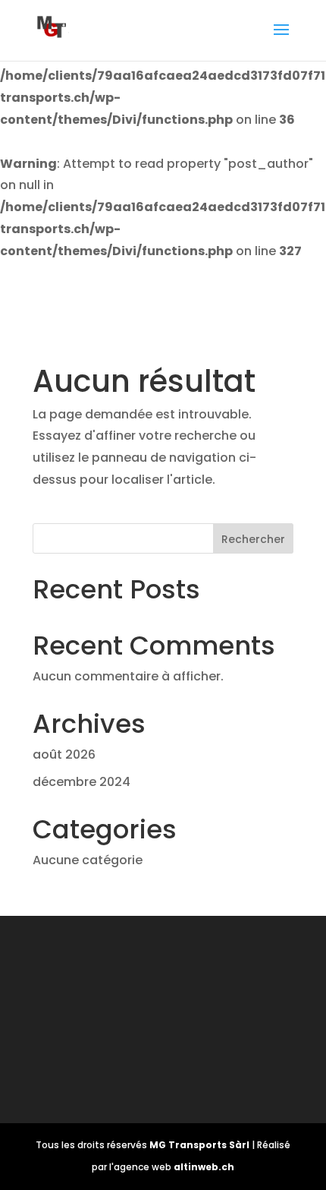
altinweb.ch (204, 1166)
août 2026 (64, 754)
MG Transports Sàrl (200, 1144)
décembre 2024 (81, 782)
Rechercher (253, 539)
